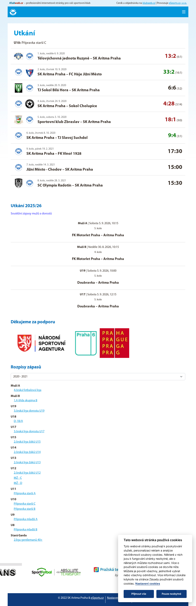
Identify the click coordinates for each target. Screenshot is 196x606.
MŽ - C (18, 478)
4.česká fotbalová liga (27, 390)
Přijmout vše (138, 593)
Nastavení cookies (118, 597)
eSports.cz (97, 597)
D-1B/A (18, 421)
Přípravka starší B (24, 509)
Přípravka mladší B (25, 529)
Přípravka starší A (25, 493)
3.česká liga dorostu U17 (29, 431)
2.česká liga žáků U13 (27, 462)
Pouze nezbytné (171, 593)
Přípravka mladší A (26, 519)
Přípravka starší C (24, 503)
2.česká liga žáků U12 (27, 472)
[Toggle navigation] (184, 12)
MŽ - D (18, 483)
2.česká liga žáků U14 (27, 452)
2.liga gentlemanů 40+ (28, 540)
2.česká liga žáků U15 (27, 441)
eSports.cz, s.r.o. (178, 3)
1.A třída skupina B (25, 400)
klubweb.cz (149, 3)
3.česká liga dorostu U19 (29, 410)
